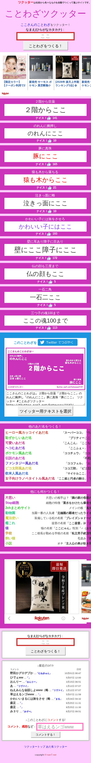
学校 (8, 533)
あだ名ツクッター (56, 746)
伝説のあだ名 (15, 458)
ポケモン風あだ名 (18, 453)
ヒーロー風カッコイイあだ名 (26, 432)
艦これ (10, 523)
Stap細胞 (12, 502)
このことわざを (25, 342)
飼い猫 (10, 538)
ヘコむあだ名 (15, 448)
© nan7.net (50, 755)
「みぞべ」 (27, 711)
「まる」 (57, 699)
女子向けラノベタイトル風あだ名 (30, 478)
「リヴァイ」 (22, 686)
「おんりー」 (31, 682)
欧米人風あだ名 (16, 473)
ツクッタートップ (34, 746)
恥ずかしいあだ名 (18, 438)
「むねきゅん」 (44, 673)
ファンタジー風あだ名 (21, 463)
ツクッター (26, 2)
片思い (10, 497)
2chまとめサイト (18, 508)
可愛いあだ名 (15, 443)
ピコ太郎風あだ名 (18, 468)
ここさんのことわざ (35, 24)
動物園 (10, 513)
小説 (8, 543)
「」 (28, 677)
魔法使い (12, 518)
